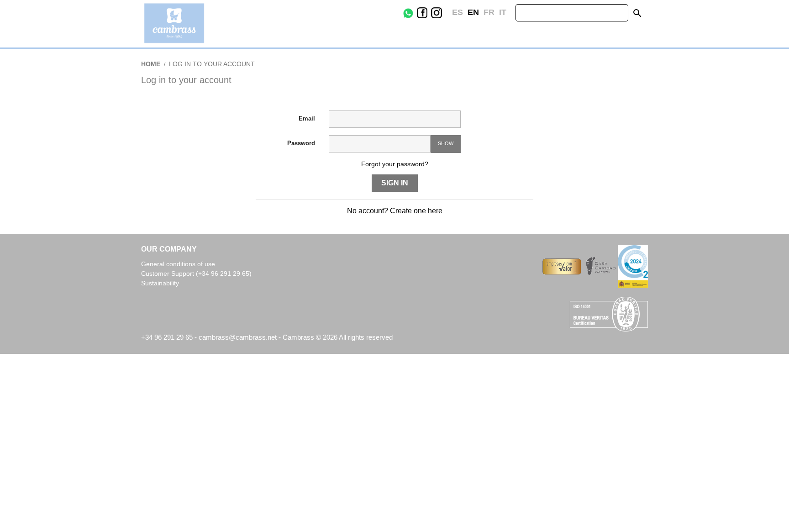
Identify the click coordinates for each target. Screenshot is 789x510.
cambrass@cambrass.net (239, 337)
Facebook (429, 12)
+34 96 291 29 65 (167, 337)
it (502, 12)
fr (489, 12)
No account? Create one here (394, 211)
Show (445, 143)
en (473, 12)
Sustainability (160, 283)
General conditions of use (178, 264)
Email (307, 118)
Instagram (443, 12)
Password (301, 143)
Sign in (394, 183)
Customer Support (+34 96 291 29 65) (196, 273)
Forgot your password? (394, 164)
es (457, 12)
